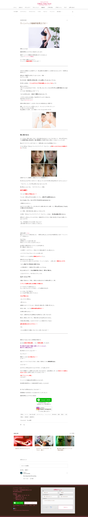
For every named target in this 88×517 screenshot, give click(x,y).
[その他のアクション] (67, 20)
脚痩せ (22, 417)
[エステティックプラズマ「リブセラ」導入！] (44, 441)
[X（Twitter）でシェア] (24, 424)
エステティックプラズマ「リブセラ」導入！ (43, 449)
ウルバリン (45, 11)
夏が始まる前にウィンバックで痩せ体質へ (64, 449)
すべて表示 (72, 433)
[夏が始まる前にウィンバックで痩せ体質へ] (65, 441)
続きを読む (59, 11)
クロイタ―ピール (32, 11)
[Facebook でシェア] (20, 424)
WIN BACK (54, 414)
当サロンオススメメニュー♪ (22, 448)
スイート (26, 414)
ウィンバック (52, 11)
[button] (72, 11)
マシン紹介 (29, 420)
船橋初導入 (32, 417)
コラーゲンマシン (23, 11)
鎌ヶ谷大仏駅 (32, 414)
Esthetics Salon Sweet (44, 4)
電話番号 (61, 494)
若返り (62, 414)
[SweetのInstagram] (15, 508)
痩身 (59, 414)
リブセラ (39, 11)
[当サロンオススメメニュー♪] (23, 441)
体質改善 (26, 417)
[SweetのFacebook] (13, 508)
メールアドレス (45, 494)
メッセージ (45, 498)
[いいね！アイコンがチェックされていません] (24, 478)
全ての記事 (16, 11)
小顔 (66, 414)
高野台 (22, 414)
